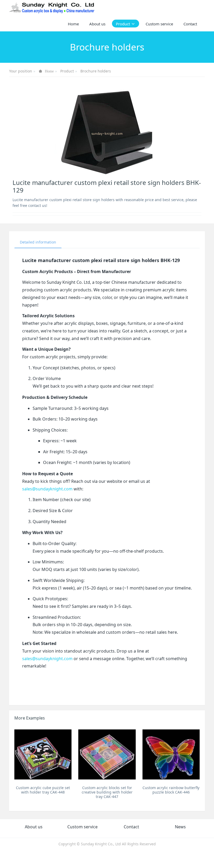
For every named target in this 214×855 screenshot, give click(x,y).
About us (34, 827)
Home (73, 23)
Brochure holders (95, 71)
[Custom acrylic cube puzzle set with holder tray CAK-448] (43, 754)
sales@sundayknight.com (47, 489)
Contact (131, 827)
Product (67, 71)
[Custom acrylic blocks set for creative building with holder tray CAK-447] (106, 754)
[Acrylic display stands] (52, 8)
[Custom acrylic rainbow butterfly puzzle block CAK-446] (171, 754)
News (180, 827)
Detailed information (38, 242)
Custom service (82, 827)
